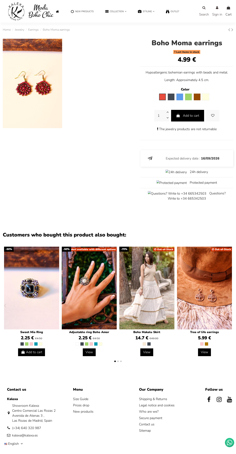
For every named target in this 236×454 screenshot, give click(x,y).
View (89, 352)
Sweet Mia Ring (31, 332)
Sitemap (145, 430)
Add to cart (191, 115)
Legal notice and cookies (157, 405)
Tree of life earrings (204, 332)
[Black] (22, 344)
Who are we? (149, 411)
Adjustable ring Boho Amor (89, 332)
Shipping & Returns (153, 399)
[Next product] (232, 29)
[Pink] (31, 344)
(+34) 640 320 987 (26, 428)
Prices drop (81, 405)
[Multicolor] (40, 344)
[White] (77, 344)
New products (83, 411)
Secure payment (150, 418)
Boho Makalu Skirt (146, 332)
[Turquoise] (36, 344)
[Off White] (144, 344)
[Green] (26, 344)
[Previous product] (229, 29)
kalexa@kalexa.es (25, 435)
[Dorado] (206, 344)
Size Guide (80, 399)
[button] (115, 12)
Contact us (147, 424)
